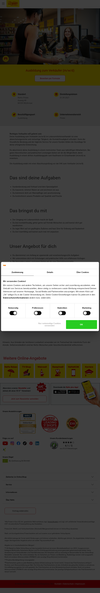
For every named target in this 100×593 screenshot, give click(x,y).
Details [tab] (50, 272)
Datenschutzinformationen (16, 298)
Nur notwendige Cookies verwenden (49, 324)
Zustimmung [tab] (17, 272)
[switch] (37, 313)
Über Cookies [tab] (82, 272)
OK (81, 324)
